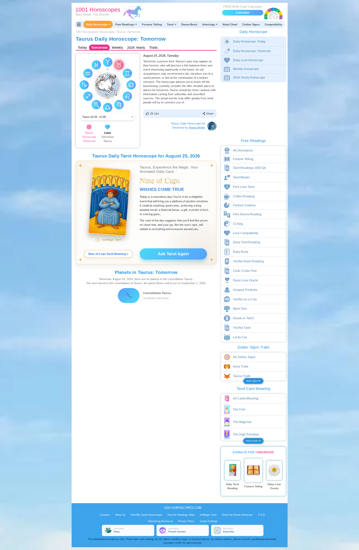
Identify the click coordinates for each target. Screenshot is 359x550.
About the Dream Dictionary (237, 514)
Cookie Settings (208, 521)
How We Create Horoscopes (146, 514)
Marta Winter (197, 127)
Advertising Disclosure (160, 521)
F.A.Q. (261, 514)
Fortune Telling (152, 24)
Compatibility (273, 24)
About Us (120, 514)
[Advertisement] (147, 329)
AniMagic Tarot (208, 514)
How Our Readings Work (181, 514)
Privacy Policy (186, 521)
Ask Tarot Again (173, 253)
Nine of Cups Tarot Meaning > (108, 253)
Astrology (208, 24)
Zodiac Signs (251, 24)
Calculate (242, 12)
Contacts (105, 514)
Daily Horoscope (97, 24)
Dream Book (189, 24)
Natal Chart (230, 24)
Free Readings (124, 24)
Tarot (170, 24)
